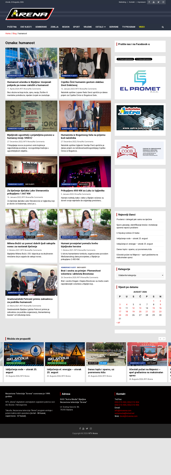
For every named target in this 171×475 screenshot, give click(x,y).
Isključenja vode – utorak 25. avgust (132, 238)
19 (133, 311)
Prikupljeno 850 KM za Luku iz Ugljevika (82, 190)
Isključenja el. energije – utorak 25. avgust (135, 244)
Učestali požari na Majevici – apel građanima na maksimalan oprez (146, 372)
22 (153, 311)
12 (133, 308)
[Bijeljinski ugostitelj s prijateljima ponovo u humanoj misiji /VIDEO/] (31, 116)
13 (140, 308)
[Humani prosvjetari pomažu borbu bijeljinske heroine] (85, 224)
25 (127, 315)
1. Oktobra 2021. (67, 250)
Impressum (142, 2)
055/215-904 (133, 402)
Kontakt (132, 2)
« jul (118, 322)
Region (65, 27)
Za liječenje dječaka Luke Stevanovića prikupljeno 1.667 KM (28, 192)
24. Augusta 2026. (136, 379)
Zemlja (54, 27)
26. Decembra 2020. (69, 277)
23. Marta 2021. (13, 306)
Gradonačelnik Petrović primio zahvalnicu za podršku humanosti (30, 301)
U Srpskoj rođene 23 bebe (128, 233)
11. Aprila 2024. (13, 89)
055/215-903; (121, 402)
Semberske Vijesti (15, 76)
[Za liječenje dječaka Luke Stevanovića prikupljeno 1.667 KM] (31, 171)
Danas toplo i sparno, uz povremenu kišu (134, 249)
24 (120, 315)
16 (160, 308)
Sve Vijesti (26, 27)
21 (147, 311)
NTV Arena (24, 89)
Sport (76, 27)
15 (153, 308)
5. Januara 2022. (67, 194)
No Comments (35, 89)
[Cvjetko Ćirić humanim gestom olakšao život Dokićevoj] (85, 63)
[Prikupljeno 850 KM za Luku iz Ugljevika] (85, 171)
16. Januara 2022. (14, 197)
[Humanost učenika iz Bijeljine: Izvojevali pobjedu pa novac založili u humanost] (31, 63)
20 (140, 311)
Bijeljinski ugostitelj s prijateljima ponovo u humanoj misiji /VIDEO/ (30, 136)
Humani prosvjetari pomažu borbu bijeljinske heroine (79, 245)
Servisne (113, 27)
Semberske (41, 27)
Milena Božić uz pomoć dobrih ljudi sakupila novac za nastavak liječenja (31, 245)
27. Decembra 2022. (15, 142)
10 (120, 308)
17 (120, 311)
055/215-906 (133, 405)
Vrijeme (88, 27)
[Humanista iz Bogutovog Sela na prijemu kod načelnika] (85, 116)
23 (160, 311)
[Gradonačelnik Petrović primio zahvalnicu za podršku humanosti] (31, 280)
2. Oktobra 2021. (13, 250)
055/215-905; (121, 405)
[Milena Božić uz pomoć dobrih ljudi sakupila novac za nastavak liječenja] (31, 224)
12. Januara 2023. (68, 89)
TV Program (128, 27)
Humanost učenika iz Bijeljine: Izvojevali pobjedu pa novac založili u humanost (29, 84)
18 (127, 311)
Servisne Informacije (16, 363)
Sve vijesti (29, 76)
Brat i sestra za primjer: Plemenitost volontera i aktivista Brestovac (81, 272)
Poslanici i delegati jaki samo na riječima (134, 219)
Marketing (122, 2)
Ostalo (99, 27)
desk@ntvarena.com (128, 416)
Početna (12, 27)
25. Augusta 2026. (13, 376)
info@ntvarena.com (123, 410)
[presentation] (160, 338)
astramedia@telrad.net (124, 413)
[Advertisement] (140, 188)
